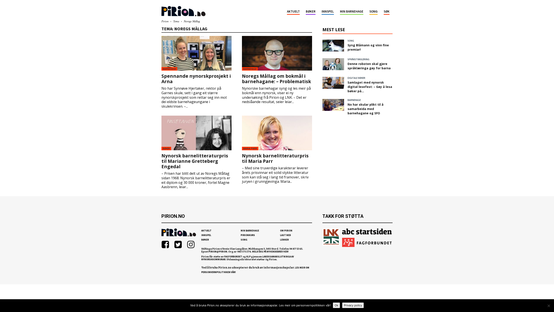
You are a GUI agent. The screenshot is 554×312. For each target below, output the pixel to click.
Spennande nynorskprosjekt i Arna (196, 78)
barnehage (169, 68)
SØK (387, 11)
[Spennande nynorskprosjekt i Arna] (196, 53)
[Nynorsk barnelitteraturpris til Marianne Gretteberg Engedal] (196, 133)
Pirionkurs (248, 235)
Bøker (311, 11)
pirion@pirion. (218, 251)
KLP (248, 256)
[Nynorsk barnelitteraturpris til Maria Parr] (277, 133)
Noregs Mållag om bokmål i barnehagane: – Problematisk (276, 78)
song (351, 41)
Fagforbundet (233, 256)
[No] (548, 306)
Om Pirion (286, 230)
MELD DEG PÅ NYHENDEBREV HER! (270, 251)
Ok (336, 305)
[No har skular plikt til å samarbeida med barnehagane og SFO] (333, 105)
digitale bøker (356, 78)
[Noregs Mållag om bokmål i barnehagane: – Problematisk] (277, 53)
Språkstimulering (358, 59)
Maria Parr (250, 148)
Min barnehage (351, 11)
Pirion (165, 21)
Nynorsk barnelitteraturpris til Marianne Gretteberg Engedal (194, 161)
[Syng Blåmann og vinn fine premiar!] (333, 46)
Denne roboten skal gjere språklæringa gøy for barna (369, 66)
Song (373, 11)
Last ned (285, 235)
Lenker (284, 239)
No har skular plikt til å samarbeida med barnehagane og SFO (365, 108)
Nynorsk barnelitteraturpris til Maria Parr (275, 158)
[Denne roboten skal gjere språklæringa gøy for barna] (333, 64)
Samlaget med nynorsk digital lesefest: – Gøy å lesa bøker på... (370, 86)
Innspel (328, 11)
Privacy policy (353, 305)
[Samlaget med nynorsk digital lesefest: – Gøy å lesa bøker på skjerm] (333, 83)
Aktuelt (293, 11)
